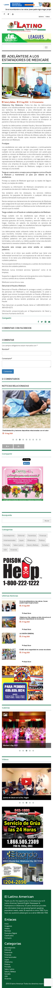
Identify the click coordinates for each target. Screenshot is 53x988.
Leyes (21, 540)
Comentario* (7, 358)
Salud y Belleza (9, 102)
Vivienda (13, 550)
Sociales (45, 545)
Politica (42, 540)
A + (7, 446)
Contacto (8, 938)
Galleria (41, 16)
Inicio (7, 924)
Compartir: (7, 318)
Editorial (21, 535)
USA (5, 550)
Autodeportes (9, 535)
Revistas (8, 931)
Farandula (32, 535)
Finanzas (42, 535)
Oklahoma (31, 540)
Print (27, 463)
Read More (27, 613)
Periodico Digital (11, 933)
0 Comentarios (37, 102)
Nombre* (5, 349)
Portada (7, 545)
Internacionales (9, 540)
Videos (48, 16)
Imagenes (8, 926)
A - (19, 446)
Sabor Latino (18, 545)
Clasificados (9, 935)
